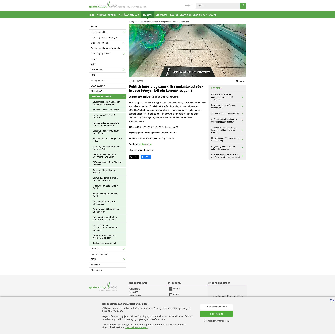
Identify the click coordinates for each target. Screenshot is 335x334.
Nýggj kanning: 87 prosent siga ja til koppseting (225, 139)
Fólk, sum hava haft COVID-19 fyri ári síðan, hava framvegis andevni (225, 156)
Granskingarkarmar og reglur (104, 37)
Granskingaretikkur (99, 43)
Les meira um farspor (136, 327)
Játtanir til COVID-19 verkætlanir (225, 113)
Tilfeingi (147, 14)
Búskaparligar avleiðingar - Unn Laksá (107, 139)
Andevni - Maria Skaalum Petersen (104, 171)
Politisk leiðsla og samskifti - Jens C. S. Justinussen (106, 124)
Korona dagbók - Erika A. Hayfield (104, 116)
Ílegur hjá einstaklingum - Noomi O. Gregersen (104, 236)
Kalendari (95, 264)
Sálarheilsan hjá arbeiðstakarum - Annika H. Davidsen (105, 227)
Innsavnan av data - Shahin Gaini (105, 187)
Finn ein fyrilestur (99, 254)
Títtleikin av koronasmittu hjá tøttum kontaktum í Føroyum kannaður (223, 130)
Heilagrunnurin (98, 80)
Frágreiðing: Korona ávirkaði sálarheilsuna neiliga (223, 147)
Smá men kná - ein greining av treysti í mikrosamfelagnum (224, 120)
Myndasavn (96, 270)
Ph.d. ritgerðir (97, 91)
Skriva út (239, 81)
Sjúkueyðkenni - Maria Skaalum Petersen (107, 163)
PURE (93, 75)
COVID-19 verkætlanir (101, 96)
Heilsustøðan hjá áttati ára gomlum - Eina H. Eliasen (105, 218)
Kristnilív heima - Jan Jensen (106, 109)
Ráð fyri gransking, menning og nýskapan (193, 14)
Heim (91, 14)
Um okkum (161, 14)
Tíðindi (94, 27)
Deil (135, 156)
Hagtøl (94, 59)
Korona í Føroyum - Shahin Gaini (105, 194)
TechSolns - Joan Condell (104, 243)
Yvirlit (93, 64)
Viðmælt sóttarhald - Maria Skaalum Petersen (105, 179)
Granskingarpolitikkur (101, 53)
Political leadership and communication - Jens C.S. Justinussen (222, 97)
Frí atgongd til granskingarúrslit (105, 48)
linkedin (176, 294)
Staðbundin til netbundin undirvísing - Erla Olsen (104, 155)
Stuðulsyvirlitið (98, 86)
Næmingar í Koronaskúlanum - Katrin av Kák (107, 147)
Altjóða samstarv (129, 14)
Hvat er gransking (99, 32)
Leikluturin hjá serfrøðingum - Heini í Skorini (106, 132)
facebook (176, 289)
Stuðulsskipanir (106, 14)
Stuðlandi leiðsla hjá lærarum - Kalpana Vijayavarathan (107, 103)
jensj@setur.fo (145, 144)
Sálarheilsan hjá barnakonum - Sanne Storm (107, 210)
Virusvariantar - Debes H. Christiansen (104, 202)
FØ (186, 5)
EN (190, 5)
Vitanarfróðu (97, 248)
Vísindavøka (96, 69)
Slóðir (93, 259)
